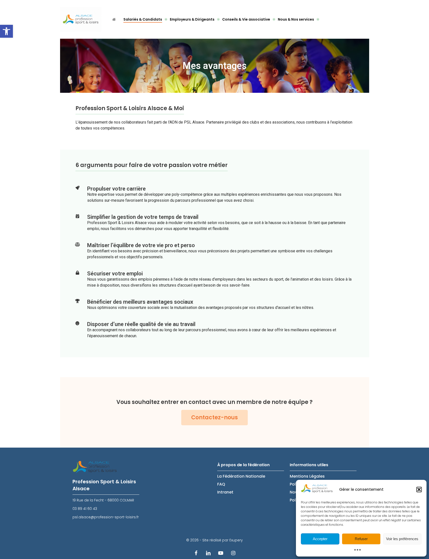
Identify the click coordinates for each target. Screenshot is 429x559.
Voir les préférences (402, 539)
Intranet (225, 492)
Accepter (320, 539)
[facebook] (196, 553)
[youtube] (220, 553)
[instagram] (233, 553)
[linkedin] (208, 553)
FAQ (221, 484)
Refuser (361, 539)
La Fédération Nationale (241, 476)
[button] (6, 31)
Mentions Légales (307, 476)
